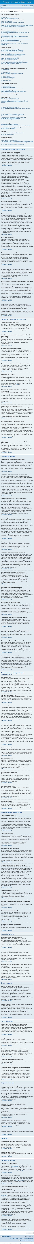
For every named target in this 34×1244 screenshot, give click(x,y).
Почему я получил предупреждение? (9, 59)
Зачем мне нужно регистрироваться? (9, 15)
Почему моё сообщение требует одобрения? (11, 63)
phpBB (17, 384)
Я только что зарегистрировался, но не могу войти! (12, 19)
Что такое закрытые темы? (7, 78)
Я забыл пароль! (4, 23)
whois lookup (4, 1195)
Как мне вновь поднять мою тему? (8, 65)
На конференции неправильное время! (9, 35)
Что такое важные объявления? (8, 74)
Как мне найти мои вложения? (7, 134)
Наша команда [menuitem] (14, 1238)
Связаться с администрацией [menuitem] (26, 1240)
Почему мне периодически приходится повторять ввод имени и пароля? (17, 25)
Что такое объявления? (6, 76)
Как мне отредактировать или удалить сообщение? (12, 50)
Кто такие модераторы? (6, 86)
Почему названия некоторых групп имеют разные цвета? (13, 91)
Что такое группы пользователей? (8, 87)
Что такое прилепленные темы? (8, 77)
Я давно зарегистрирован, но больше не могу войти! (12, 22)
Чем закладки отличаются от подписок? (9, 124)
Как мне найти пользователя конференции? (10, 118)
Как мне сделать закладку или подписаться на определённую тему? (16, 125)
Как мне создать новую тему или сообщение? (11, 49)
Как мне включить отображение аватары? (10, 40)
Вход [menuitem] (32, 5)
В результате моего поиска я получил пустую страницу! (13, 117)
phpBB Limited (14, 1166)
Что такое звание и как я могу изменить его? (11, 41)
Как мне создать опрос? (6, 53)
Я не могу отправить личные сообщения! (10, 98)
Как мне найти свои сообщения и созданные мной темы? (13, 119)
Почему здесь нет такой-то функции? (9, 140)
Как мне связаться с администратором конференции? (13, 144)
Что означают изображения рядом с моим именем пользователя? (15, 39)
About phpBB (20, 1170)
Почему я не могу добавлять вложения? (10, 58)
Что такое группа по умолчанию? (8, 92)
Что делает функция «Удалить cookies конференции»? (13, 26)
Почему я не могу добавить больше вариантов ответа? (13, 54)
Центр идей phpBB (19, 1180)
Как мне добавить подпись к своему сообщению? (12, 51)
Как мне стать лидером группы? (8, 90)
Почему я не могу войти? (6, 21)
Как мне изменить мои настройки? (8, 31)
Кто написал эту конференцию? (8, 138)
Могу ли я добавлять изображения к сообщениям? (12, 73)
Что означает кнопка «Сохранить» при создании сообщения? (14, 62)
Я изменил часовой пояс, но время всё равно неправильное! (14, 36)
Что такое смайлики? (5, 72)
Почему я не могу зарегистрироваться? (10, 18)
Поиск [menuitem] (32, 8)
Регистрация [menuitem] (26, 5)
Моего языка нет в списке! (7, 37)
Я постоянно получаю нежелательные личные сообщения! (14, 100)
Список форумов (6, 1236)
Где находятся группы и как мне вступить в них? (11, 88)
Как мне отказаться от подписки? (8, 128)
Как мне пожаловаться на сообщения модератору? (12, 60)
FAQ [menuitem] (9, 5)
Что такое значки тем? (6, 80)
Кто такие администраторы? (7, 84)
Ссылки (4, 5)
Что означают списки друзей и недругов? (10, 107)
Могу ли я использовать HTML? (8, 70)
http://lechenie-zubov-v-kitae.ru (25, 1243)
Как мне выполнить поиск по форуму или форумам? (12, 114)
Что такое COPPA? (5, 17)
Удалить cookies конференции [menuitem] (26, 1238)
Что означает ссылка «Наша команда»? (10, 94)
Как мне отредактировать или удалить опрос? (11, 55)
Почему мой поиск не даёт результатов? (10, 115)
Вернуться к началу (7, 165)
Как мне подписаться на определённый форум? (11, 127)
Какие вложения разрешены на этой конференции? (12, 132)
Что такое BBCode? (5, 69)
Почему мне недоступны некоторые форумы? (11, 57)
